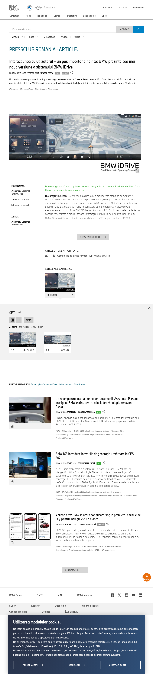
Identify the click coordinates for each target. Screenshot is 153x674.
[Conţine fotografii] (12, 426)
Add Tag (124, 29)
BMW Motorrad (85, 595)
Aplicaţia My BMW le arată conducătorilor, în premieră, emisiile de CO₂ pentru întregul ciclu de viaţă (98, 517)
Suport (12, 605)
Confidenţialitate (18, 611)
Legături (35, 605)
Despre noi (60, 605)
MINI (60, 595)
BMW (40, 595)
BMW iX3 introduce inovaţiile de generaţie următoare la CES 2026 (95, 455)
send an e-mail (21, 205)
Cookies (46, 611)
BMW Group (15, 595)
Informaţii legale (90, 605)
